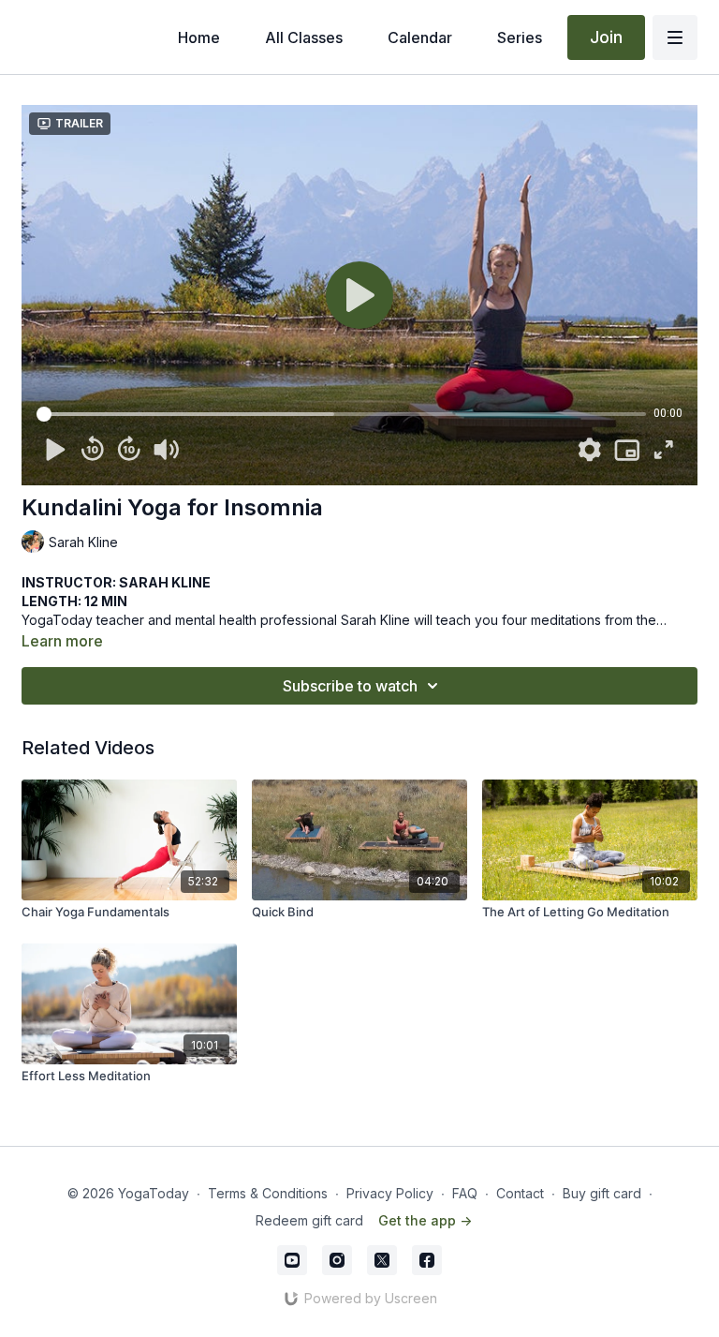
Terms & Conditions (268, 1193)
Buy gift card (602, 1193)
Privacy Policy (389, 1193)
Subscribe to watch (350, 685)
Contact (520, 1193)
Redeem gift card (309, 1220)
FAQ (464, 1193)
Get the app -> (425, 1220)
